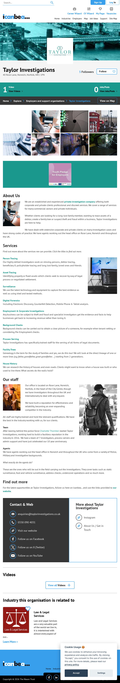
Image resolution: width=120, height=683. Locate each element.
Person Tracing (10, 258)
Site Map (113, 18)
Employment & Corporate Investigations (23, 311)
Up (98, 2)
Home (57, 18)
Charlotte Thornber (49, 430)
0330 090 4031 (26, 522)
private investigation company (79, 201)
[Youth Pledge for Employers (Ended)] (60, 174)
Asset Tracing (9, 272)
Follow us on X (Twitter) (31, 547)
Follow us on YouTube (30, 555)
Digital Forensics (11, 300)
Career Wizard (74, 13)
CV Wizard (89, 13)
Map (86, 18)
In (112, 2)
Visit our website (27, 530)
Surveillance (9, 286)
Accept (76, 673)
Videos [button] (56, 585)
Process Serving (11, 339)
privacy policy (72, 664)
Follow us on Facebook (31, 539)
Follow (102, 71)
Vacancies (111, 13)
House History (10, 363)
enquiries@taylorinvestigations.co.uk (39, 514)
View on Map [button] (107, 100)
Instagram (89, 517)
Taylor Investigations (29, 69)
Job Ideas (94, 18)
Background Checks (13, 325)
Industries (66, 18)
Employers (77, 18)
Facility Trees (9, 349)
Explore (17, 100)
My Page (100, 13)
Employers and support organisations (45, 100)
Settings (101, 673)
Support (103, 18)
